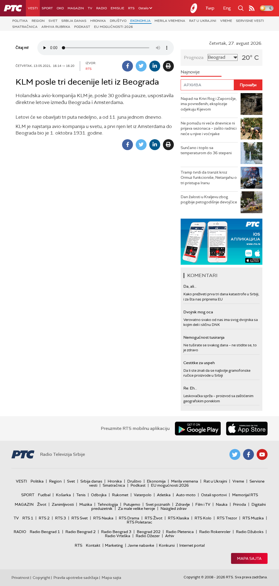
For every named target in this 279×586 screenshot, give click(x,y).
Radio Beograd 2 (80, 531)
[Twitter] (141, 66)
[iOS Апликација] (221, 242)
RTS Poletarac (139, 522)
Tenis (81, 494)
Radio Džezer (148, 535)
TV (90, 8)
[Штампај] (168, 66)
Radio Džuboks (249, 531)
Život (41, 504)
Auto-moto (186, 494)
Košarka (63, 494)
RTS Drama (129, 518)
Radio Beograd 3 (116, 531)
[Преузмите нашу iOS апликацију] (247, 428)
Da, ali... (189, 286)
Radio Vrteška (117, 535)
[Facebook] (127, 66)
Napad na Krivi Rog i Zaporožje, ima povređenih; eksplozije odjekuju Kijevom (208, 104)
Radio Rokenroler (215, 531)
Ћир (210, 8)
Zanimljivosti (63, 504)
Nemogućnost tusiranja (204, 337)
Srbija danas (73, 21)
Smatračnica (25, 27)
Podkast (82, 27)
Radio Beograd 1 (45, 531)
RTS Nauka (103, 518)
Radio (101, 8)
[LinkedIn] (154, 66)
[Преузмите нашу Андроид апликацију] (198, 428)
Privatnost (20, 577)
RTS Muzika (253, 518)
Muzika (85, 504)
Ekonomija (140, 21)
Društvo (118, 21)
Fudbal (44, 494)
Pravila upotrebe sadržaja (75, 577)
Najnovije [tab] (190, 72)
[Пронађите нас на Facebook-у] (248, 454)
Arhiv (169, 535)
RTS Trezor (227, 518)
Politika (20, 21)
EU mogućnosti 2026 (113, 27)
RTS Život (153, 518)
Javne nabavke (141, 545)
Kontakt (93, 545)
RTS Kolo (203, 518)
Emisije (117, 8)
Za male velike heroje (136, 508)
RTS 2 (44, 518)
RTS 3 (60, 518)
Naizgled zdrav (173, 508)
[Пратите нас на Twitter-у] (234, 454)
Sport (47, 8)
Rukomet (120, 494)
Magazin (76, 8)
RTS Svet (79, 518)
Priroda (239, 504)
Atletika (164, 494)
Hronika (98, 21)
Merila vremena (169, 21)
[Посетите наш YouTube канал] (262, 454)
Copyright (41, 577)
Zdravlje (182, 504)
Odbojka (99, 494)
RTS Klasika (178, 518)
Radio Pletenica (180, 531)
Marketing (114, 545)
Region (38, 21)
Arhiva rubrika (55, 27)
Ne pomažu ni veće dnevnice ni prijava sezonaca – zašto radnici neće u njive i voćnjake (208, 128)
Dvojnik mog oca (198, 312)
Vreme (226, 21)
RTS (131, 8)
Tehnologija (108, 504)
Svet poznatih (158, 504)
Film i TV (202, 504)
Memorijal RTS (245, 494)
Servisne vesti (250, 21)
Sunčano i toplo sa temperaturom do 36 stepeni (206, 150)
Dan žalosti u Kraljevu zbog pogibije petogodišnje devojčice (209, 199)
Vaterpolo (142, 494)
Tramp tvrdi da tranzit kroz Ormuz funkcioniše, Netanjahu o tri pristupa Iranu (209, 177)
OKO (60, 8)
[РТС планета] (194, 8)
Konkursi (167, 545)
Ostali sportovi (214, 494)
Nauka (222, 504)
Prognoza (194, 57)
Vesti (33, 8)
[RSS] (251, 8)
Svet (52, 21)
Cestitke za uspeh (199, 362)
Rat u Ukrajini (202, 21)
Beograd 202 (148, 531)
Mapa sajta (249, 558)
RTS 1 (27, 518)
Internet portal (192, 545)
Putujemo (131, 504)
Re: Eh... (190, 388)
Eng (227, 8)
